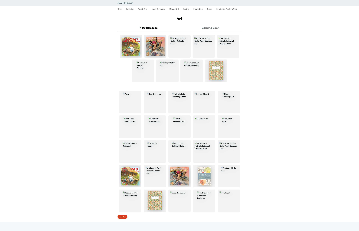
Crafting (186, 9)
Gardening (130, 9)
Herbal (209, 9)
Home (120, 9)
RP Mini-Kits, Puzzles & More (226, 9)
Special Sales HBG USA (125, 3)
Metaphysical (174, 9)
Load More (122, 217)
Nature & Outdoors (158, 9)
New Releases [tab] (148, 28)
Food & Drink (198, 9)
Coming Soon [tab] (210, 28)
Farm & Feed (142, 9)
